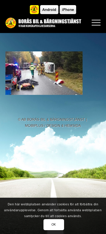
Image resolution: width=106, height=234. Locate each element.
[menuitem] (93, 23)
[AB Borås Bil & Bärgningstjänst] (43, 23)
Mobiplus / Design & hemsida (53, 126)
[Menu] (93, 23)
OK (53, 224)
